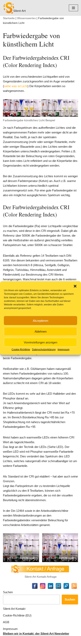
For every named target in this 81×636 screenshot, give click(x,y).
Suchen (8, 592)
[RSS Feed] (74, 586)
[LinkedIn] (50, 586)
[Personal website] (66, 586)
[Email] (58, 586)
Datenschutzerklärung (44, 349)
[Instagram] (43, 586)
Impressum (63, 349)
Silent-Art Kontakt (14, 608)
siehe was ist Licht (16, 86)
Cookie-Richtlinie (21, 349)
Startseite (9, 18)
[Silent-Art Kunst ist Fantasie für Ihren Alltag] (15, 8)
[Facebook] (35, 586)
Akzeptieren (40, 320)
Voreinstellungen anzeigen (40, 342)
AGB (6, 622)
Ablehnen (41, 331)
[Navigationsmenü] (73, 8)
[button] (75, 286)
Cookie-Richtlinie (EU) (17, 615)
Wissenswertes (26, 18)
